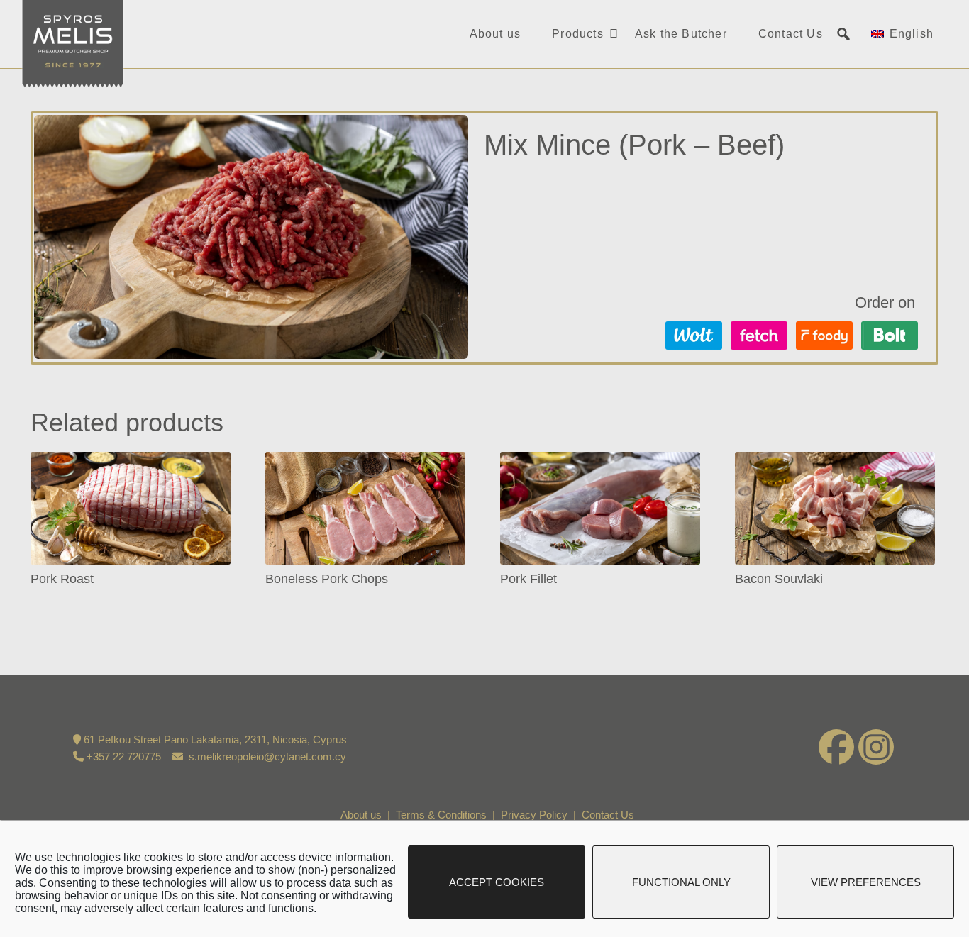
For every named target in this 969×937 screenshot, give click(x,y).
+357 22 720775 (124, 756)
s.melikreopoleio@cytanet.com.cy (267, 756)
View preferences (866, 882)
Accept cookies (496, 882)
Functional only (681, 882)
